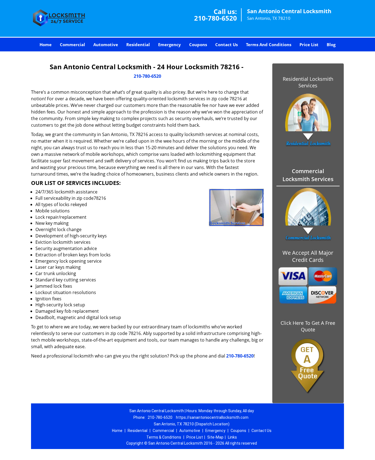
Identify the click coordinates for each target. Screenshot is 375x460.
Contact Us (226, 44)
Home (46, 44)
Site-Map (215, 437)
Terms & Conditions (163, 437)
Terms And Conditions (268, 44)
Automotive (105, 44)
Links (232, 437)
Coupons (198, 44)
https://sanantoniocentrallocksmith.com (212, 417)
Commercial (72, 44)
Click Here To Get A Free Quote (308, 326)
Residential (138, 44)
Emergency (169, 44)
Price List (309, 44)
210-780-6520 (215, 18)
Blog (331, 44)
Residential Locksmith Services (308, 82)
